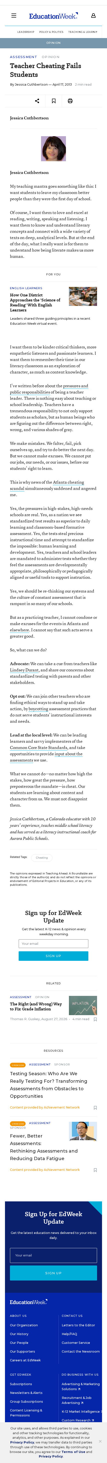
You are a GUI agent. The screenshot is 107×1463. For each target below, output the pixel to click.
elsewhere (19, 630)
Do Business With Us (80, 1374)
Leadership (25, 32)
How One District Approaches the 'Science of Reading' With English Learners (35, 303)
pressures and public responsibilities (49, 389)
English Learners (26, 288)
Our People (19, 1343)
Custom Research (76, 1420)
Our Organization (24, 1325)
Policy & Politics (51, 32)
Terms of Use (73, 1452)
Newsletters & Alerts (26, 1393)
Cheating (42, 857)
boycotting (38, 708)
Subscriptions (21, 1384)
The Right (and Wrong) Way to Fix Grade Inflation (36, 1007)
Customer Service (76, 1343)
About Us (18, 1316)
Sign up (53, 1273)
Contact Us (72, 1316)
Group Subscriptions (26, 1401)
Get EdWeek (20, 1374)
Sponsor (62, 1064)
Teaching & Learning (84, 32)
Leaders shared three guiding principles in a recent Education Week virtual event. (50, 321)
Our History (19, 1334)
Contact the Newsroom (81, 1351)
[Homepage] (53, 16)
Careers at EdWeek (25, 1360)
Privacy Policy (22, 1442)
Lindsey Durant (24, 670)
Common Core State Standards (38, 747)
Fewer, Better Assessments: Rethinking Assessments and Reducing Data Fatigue (44, 1147)
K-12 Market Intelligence (81, 1411)
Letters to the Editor (78, 1325)
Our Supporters (22, 1351)
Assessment (23, 57)
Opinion (50, 57)
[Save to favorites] (54, 101)
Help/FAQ (69, 1334)
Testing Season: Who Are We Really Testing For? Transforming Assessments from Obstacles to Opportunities (48, 1085)
